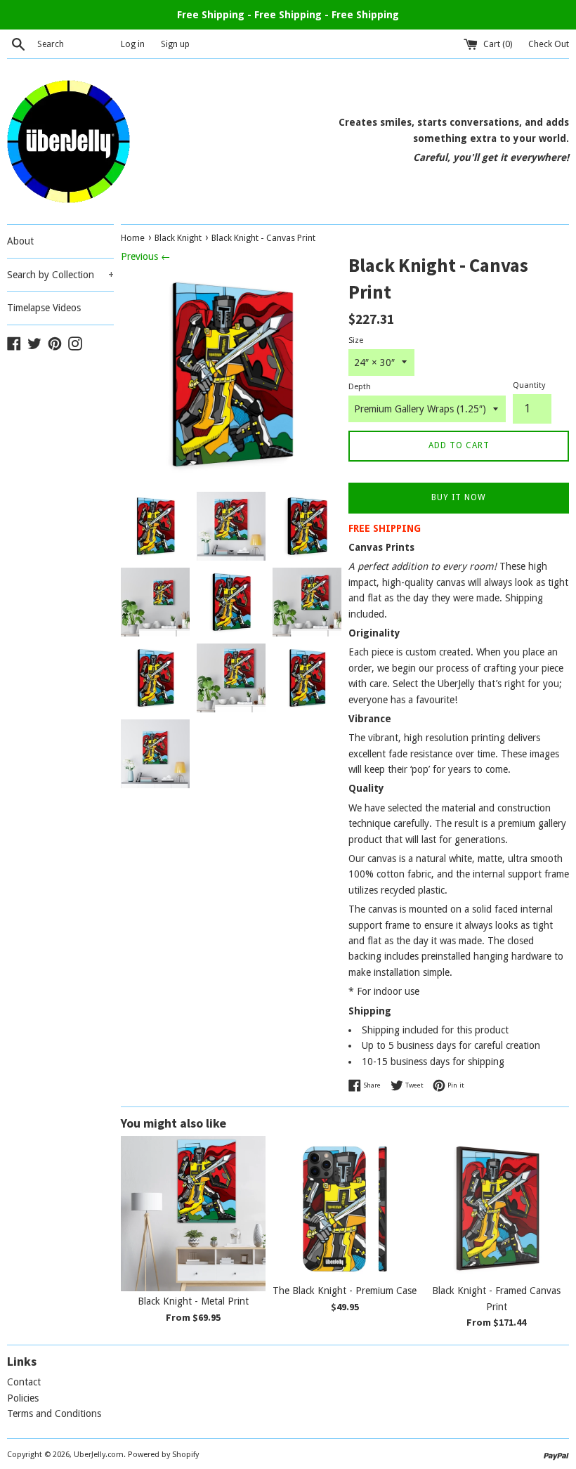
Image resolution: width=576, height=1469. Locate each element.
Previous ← (146, 256)
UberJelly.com (99, 1454)
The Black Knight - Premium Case (345, 1290)
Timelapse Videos (44, 307)
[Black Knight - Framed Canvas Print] (496, 1208)
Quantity (529, 385)
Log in (133, 44)
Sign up (175, 44)
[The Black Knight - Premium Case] (345, 1208)
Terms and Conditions (54, 1413)
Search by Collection (60, 274)
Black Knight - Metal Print (193, 1301)
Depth (359, 386)
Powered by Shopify (163, 1454)
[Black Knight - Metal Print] (193, 1213)
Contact (24, 1382)
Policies (23, 1398)
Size (355, 340)
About (20, 241)
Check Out (548, 44)
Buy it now (458, 497)
